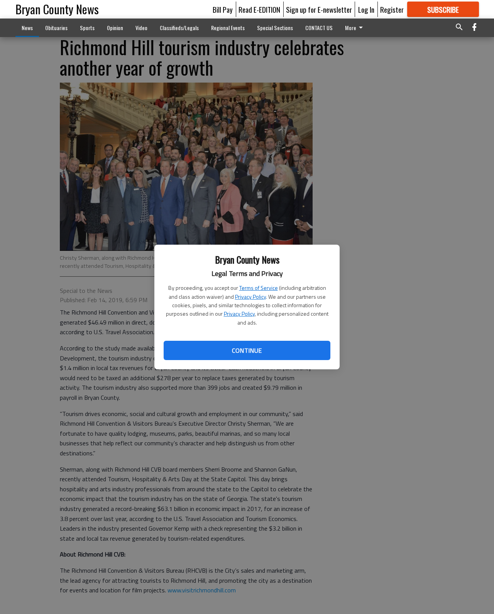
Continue (247, 350)
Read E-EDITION (259, 9)
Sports (87, 28)
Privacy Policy (250, 297)
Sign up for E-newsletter (319, 9)
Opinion (115, 28)
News (27, 28)
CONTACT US (319, 28)
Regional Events (228, 28)
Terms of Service (258, 288)
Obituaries (56, 28)
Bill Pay (223, 9)
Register (392, 9)
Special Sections (275, 28)
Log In (366, 9)
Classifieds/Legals (179, 28)
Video (141, 28)
